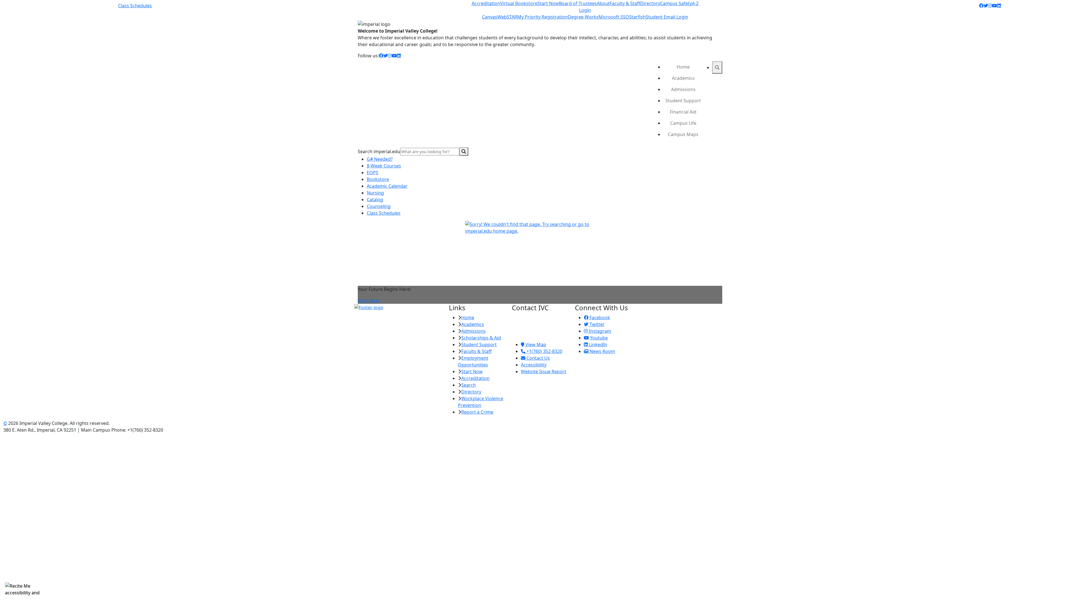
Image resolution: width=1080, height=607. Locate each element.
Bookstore (378, 179)
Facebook (599, 317)
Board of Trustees (578, 3)
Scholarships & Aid (481, 338)
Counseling (379, 206)
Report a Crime (477, 412)
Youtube (598, 338)
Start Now (548, 3)
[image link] (398, 307)
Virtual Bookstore (518, 3)
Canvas (489, 17)
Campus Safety (676, 3)
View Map (535, 344)
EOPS (372, 172)
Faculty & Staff (625, 3)
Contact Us (537, 358)
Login (585, 10)
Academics (683, 78)
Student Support (683, 101)
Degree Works (583, 17)
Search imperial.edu (379, 151)
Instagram (599, 331)
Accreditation (486, 3)
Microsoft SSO (613, 17)
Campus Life (683, 123)
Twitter (596, 324)
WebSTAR (507, 17)
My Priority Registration (542, 17)
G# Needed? (380, 159)
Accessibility (533, 365)
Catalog (375, 199)
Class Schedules (135, 6)
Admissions (683, 89)
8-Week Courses (384, 166)
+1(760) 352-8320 (543, 351)
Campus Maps (683, 134)
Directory (650, 3)
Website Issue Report (543, 371)
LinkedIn (597, 344)
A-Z (695, 3)
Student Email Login (667, 17)
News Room (601, 351)
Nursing (375, 193)
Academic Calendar (387, 186)
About (603, 3)
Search (468, 385)
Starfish (637, 17)
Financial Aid (683, 112)
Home (683, 67)
